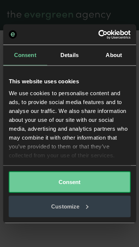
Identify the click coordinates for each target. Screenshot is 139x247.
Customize (65, 206)
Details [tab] (69, 55)
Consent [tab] (25, 55)
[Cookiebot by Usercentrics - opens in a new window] (98, 34)
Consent (70, 182)
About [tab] (114, 55)
